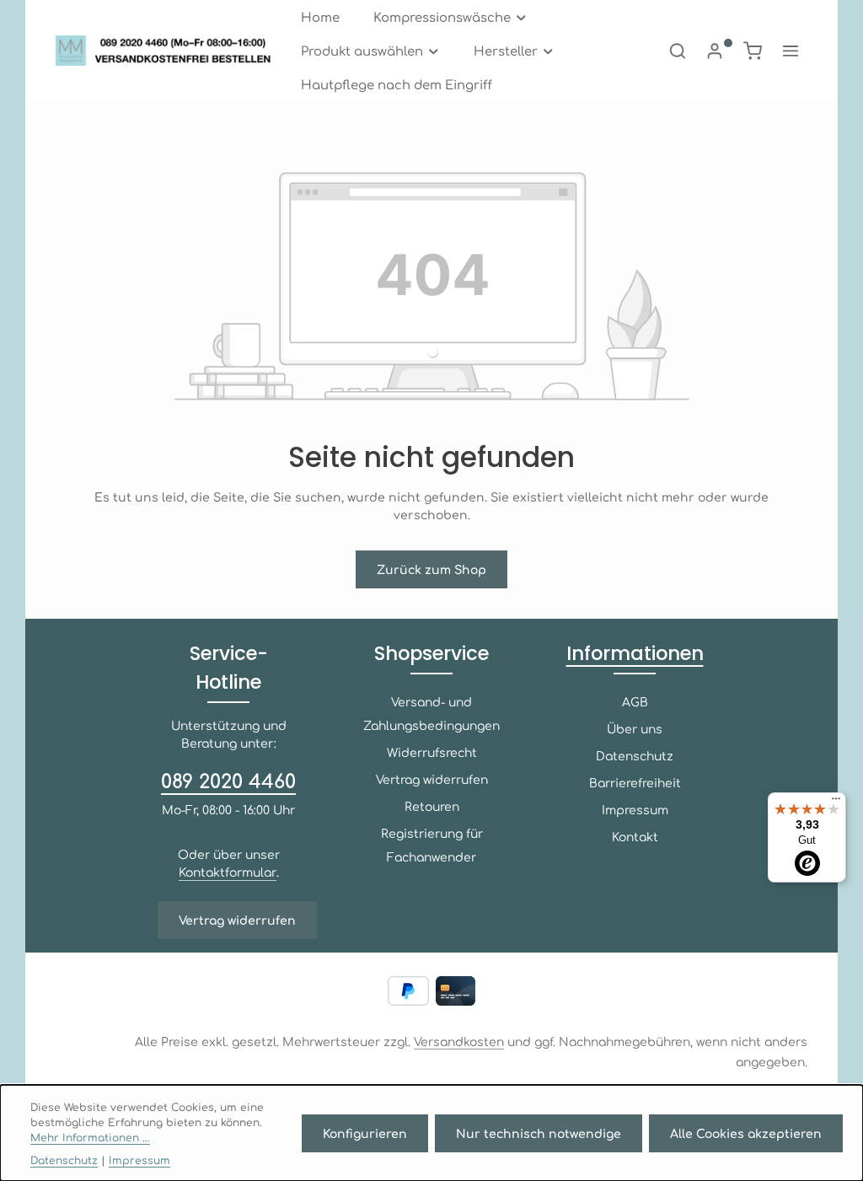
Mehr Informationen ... (90, 1137)
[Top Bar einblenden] (790, 50)
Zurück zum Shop (431, 569)
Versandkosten (459, 1041)
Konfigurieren (365, 1133)
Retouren (432, 805)
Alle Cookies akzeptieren (746, 1133)
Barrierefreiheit (635, 782)
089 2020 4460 (228, 779)
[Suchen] (677, 50)
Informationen (635, 653)
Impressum (635, 809)
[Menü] (836, 802)
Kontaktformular (227, 871)
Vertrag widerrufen (237, 919)
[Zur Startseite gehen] (168, 50)
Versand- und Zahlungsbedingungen (431, 713)
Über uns (634, 728)
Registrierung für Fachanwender (432, 844)
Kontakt (635, 836)
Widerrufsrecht (432, 752)
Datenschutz (634, 755)
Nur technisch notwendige (538, 1133)
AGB (635, 701)
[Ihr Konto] (715, 50)
